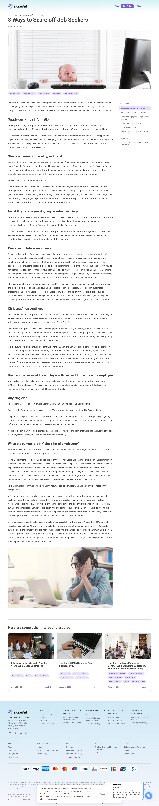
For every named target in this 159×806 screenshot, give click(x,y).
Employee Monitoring (80, 674)
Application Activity (115, 720)
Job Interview (44, 93)
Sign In (140, 6)
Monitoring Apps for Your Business (140, 718)
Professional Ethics (41, 676)
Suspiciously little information (133, 108)
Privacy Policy (13, 754)
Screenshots (90, 715)
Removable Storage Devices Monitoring (93, 719)
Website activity (113, 717)
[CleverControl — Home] (17, 6)
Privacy (29, 676)
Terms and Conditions (74, 750)
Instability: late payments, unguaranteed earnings (135, 118)
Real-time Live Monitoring (72, 723)
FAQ (67, 743)
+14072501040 (13, 728)
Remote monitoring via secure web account (71, 718)
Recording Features (95, 711)
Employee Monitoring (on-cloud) (49, 716)
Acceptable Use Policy (74, 754)
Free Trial (127, 6)
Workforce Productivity (117, 673)
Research (56, 93)
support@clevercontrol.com (17, 726)
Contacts (127, 743)
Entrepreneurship (70, 93)
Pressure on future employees (131, 123)
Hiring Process (29, 93)
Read (47, 687)
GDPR (97, 753)
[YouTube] (21, 733)
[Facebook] (15, 733)
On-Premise (44, 720)
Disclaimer (70, 747)
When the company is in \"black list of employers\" (134, 143)
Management (14, 93)
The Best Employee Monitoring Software (106, 748)
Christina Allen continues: (130, 127)
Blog (15, 15)
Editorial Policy (13, 757)
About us (11, 747)
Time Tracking (130, 677)
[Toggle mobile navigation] (149, 6)
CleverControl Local (47, 724)
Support (98, 743)
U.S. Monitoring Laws (73, 757)
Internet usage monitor (116, 712)
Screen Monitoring (138, 681)
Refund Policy (42, 754)
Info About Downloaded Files (47, 750)
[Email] (32, 733)
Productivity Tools (66, 678)
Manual (39, 747)
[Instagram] (10, 733)
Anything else (125, 138)
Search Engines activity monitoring (116, 725)
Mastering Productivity (139, 723)
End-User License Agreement (134, 747)
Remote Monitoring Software (72, 712)
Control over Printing (93, 724)
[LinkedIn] (26, 733)
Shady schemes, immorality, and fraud (134, 112)
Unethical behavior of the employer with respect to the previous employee (135, 133)
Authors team (13, 750)
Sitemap (127, 750)
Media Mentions (43, 743)
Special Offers (129, 754)
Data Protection (17, 676)
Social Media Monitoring (137, 712)
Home (10, 15)
